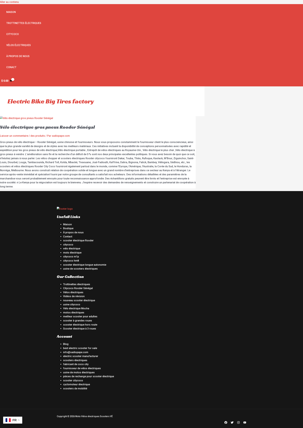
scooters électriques (75, 360)
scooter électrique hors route (80, 324)
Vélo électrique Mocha (76, 308)
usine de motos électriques (79, 372)
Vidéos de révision (74, 296)
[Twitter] (232, 423)
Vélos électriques (18, 45)
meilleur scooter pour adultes (80, 316)
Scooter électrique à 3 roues (79, 328)
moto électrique (72, 252)
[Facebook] (225, 423)
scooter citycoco (73, 380)
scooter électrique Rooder (78, 240)
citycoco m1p (71, 256)
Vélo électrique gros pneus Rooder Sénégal (47, 127)
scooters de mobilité (75, 388)
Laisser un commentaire (14, 135)
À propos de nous (18, 56)
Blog (65, 344)
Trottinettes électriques (23, 23)
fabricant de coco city (76, 364)
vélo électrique (71, 248)
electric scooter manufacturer (80, 356)
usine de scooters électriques (80, 268)
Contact (67, 236)
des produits (37, 135)
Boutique (68, 228)
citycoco (68, 244)
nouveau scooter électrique (79, 300)
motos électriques (73, 312)
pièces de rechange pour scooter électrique (88, 376)
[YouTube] (244, 423)
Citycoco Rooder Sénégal (78, 288)
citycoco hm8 (71, 260)
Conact (11, 67)
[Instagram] (238, 423)
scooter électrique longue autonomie (84, 264)
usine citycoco (71, 304)
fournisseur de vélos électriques (82, 368)
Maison (11, 12)
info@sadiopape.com (75, 352)
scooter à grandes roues (77, 320)
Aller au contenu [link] (9, 1)
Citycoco (12, 34)
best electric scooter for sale (80, 348)
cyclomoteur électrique (76, 384)
